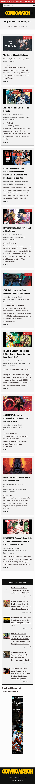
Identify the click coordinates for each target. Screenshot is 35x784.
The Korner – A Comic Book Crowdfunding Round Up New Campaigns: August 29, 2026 (21, 621)
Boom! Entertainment (10, 484)
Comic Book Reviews (10, 115)
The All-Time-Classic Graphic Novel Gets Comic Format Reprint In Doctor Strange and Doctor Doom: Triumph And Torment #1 (21, 639)
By (13, 59)
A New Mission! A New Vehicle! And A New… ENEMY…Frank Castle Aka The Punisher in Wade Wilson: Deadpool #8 (20, 674)
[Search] (34, 5)
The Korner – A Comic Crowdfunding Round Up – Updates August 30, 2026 (20, 590)
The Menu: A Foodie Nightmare (16, 55)
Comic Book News (9, 548)
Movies (5, 59)
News (18, 548)
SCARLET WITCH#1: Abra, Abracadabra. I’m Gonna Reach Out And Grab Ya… (16, 418)
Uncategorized (8, 182)
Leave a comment (9, 61)
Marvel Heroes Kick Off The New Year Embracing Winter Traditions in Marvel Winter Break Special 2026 (21, 605)
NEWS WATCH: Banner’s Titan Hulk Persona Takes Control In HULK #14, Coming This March (17, 541)
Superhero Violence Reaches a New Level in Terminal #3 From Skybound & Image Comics (20, 656)
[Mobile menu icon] (32, 13)
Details (5, 81)
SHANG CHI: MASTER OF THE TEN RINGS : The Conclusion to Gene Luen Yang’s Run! (16, 354)
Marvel (20, 115)
